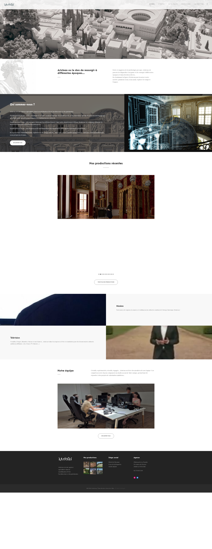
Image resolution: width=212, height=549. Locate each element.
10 (113, 274)
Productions (186, 4)
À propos (161, 4)
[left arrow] (105, 169)
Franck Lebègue (120, 488)
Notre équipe (173, 4)
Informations (199, 4)
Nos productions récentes (106, 163)
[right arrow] (107, 169)
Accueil (152, 4)
